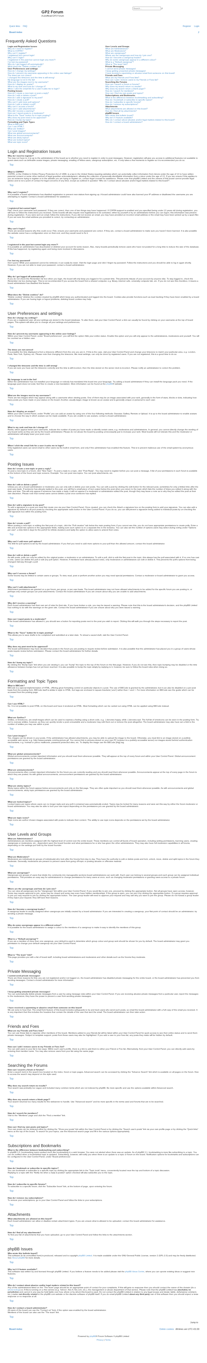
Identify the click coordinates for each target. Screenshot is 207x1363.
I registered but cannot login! (21, 55)
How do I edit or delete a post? (22, 95)
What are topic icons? (18, 142)
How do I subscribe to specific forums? (123, 102)
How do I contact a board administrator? (124, 122)
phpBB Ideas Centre (134, 1271)
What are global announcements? (23, 133)
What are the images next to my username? (28, 82)
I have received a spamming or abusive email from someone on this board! (140, 73)
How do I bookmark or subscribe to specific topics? (128, 100)
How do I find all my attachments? (121, 111)
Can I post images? (17, 131)
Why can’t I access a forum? (21, 106)
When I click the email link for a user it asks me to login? (34, 89)
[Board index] (24, 13)
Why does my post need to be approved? (27, 117)
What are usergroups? (115, 53)
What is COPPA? (15, 51)
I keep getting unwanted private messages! (125, 71)
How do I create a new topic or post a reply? (28, 93)
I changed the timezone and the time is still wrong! (31, 77)
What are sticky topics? (18, 137)
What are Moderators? (115, 51)
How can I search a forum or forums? (122, 84)
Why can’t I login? (16, 57)
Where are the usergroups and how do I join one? (128, 55)
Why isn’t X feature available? (119, 117)
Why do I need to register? (20, 49)
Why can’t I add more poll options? (24, 102)
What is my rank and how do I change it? (27, 86)
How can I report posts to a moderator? (26, 113)
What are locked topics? (19, 140)
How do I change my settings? (22, 71)
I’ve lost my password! (18, 62)
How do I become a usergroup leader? (123, 57)
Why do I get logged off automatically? (26, 64)
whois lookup (14, 1290)
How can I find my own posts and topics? (124, 93)
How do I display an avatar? (21, 84)
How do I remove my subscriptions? (121, 104)
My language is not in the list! (21, 80)
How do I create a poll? (18, 100)
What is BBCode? (16, 124)
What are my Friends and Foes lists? (122, 77)
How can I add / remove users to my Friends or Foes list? (131, 80)
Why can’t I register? (17, 53)
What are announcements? (20, 135)
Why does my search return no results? (123, 86)
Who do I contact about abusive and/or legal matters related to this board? (140, 120)
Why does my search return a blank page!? (125, 89)
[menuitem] (24, 26)
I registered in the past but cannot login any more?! (32, 60)
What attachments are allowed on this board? (126, 109)
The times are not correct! (20, 75)
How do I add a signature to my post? (25, 97)
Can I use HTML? (16, 126)
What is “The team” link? (116, 64)
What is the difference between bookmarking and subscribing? (134, 97)
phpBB (109, 384)
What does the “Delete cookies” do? (24, 66)
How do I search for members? (119, 91)
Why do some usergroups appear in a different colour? (130, 60)
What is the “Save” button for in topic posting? (29, 115)
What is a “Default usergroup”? (119, 62)
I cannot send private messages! (120, 69)
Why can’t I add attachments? (22, 109)
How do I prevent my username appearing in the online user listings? (40, 73)
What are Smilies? (16, 129)
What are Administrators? (117, 49)
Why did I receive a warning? (21, 111)
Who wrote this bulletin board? (119, 115)
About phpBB (18, 1258)
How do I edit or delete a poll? (22, 104)
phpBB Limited (85, 1255)
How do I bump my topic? (19, 120)
